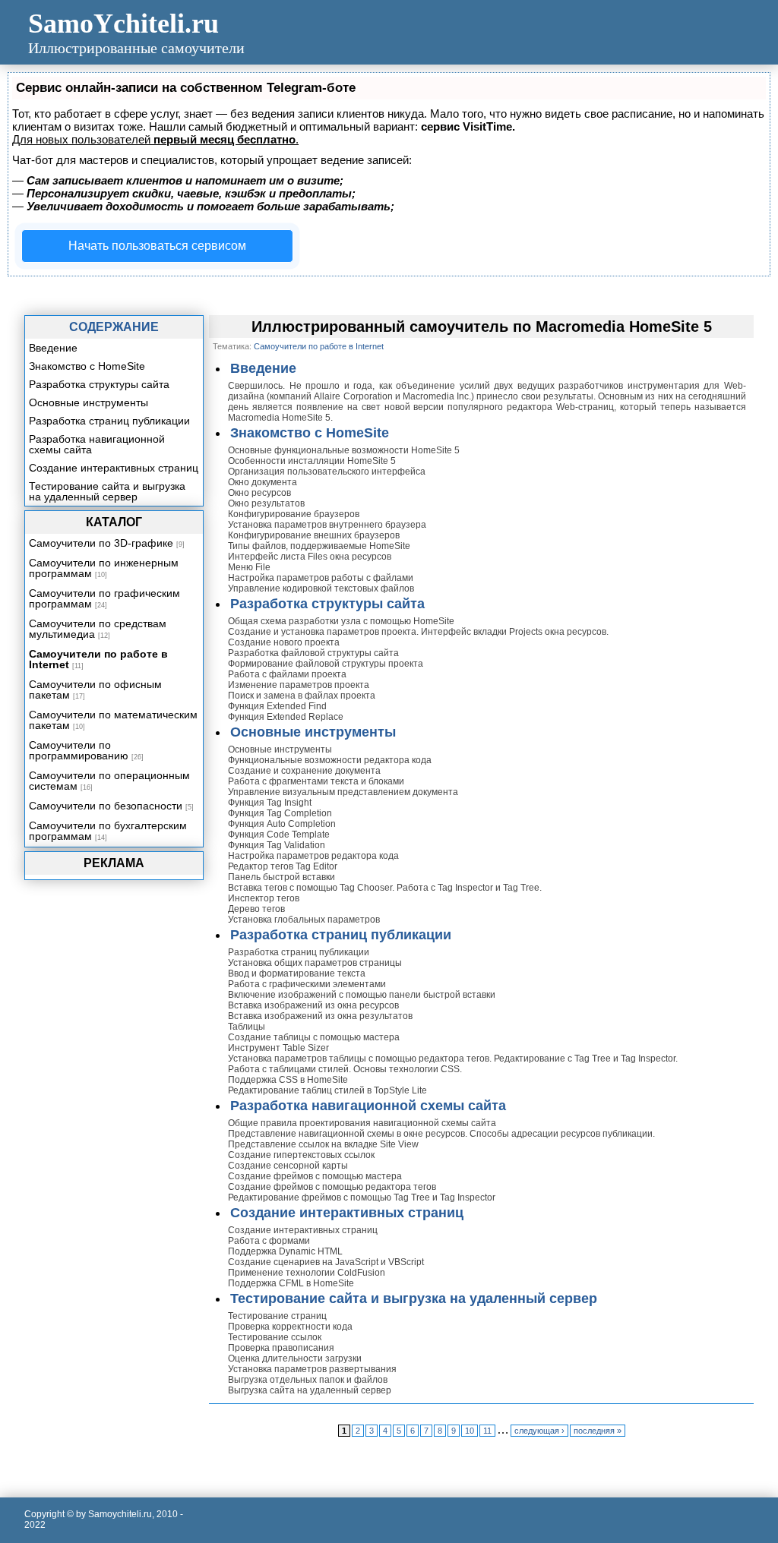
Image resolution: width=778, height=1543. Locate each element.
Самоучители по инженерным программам (104, 568)
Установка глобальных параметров (304, 919)
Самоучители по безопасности (105, 806)
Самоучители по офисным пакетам (95, 689)
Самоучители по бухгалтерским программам (108, 830)
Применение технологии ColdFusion (306, 1272)
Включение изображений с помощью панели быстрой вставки (361, 994)
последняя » (597, 1430)
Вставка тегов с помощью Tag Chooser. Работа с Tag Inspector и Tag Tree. (385, 887)
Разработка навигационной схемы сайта (368, 1105)
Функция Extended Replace (285, 717)
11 (487, 1430)
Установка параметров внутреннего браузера (327, 524)
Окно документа (262, 482)
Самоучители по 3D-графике (101, 543)
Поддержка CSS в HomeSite (288, 1079)
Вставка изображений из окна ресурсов (313, 1005)
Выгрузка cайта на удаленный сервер (309, 1390)
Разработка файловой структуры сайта (313, 653)
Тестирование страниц (277, 1316)
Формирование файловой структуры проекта (325, 663)
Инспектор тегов (263, 898)
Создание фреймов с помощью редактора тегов (332, 1187)
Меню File (249, 567)
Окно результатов (266, 503)
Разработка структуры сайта (327, 603)
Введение (263, 368)
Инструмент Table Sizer (278, 1048)
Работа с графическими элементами (307, 984)
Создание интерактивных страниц (346, 1212)
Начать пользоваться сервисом (157, 245)
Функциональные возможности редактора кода (330, 760)
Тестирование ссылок (274, 1337)
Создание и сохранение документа (304, 770)
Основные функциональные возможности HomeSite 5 (344, 450)
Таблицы (246, 1026)
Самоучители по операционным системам (109, 780)
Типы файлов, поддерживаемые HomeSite (319, 546)
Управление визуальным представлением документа (343, 792)
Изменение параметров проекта (298, 685)
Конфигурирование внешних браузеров (314, 535)
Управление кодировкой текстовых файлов (321, 588)
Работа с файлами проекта (287, 674)
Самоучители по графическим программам (104, 598)
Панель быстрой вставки (281, 877)
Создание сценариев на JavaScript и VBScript (326, 1262)
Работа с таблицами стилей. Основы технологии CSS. (345, 1069)
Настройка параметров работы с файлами (320, 578)
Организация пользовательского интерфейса (326, 471)
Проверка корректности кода (290, 1326)
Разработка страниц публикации (340, 934)
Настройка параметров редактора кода (313, 855)
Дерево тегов (256, 909)
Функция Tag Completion (280, 813)
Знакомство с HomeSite (309, 432)
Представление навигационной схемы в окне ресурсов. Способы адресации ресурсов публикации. (441, 1133)
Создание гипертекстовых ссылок (301, 1155)
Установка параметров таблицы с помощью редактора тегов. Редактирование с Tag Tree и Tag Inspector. (453, 1058)
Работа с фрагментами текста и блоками (316, 781)
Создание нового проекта (284, 642)
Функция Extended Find (277, 706)
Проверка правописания (281, 1348)
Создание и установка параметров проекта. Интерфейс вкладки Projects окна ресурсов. (418, 631)
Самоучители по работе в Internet (98, 659)
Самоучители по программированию (78, 750)
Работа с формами (269, 1240)
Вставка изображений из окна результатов (320, 1016)
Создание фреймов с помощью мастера (315, 1176)
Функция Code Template (279, 834)
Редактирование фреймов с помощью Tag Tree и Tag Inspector (361, 1197)
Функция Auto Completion (282, 824)
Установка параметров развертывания (312, 1369)
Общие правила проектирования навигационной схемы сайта (362, 1123)
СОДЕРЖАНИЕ (114, 326)
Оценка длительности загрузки (295, 1358)
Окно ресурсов (259, 493)
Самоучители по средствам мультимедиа (97, 628)
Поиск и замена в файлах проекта (301, 695)
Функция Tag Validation (276, 845)
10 (469, 1430)
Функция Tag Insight (270, 802)
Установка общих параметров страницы (315, 963)
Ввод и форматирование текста (296, 973)
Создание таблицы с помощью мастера (314, 1037)
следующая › (539, 1430)
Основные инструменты (313, 732)
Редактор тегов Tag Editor (282, 866)
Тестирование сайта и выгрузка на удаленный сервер (413, 1298)
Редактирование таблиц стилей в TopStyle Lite (327, 1090)
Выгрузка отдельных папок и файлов (307, 1379)
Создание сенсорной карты (288, 1165)
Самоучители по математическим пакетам (113, 719)
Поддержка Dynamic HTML (285, 1251)
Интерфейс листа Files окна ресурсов (309, 556)
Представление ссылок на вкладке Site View (323, 1144)
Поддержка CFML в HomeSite (291, 1283)
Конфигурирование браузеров (293, 514)
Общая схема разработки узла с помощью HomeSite (341, 621)
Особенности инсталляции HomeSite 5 (312, 461)
